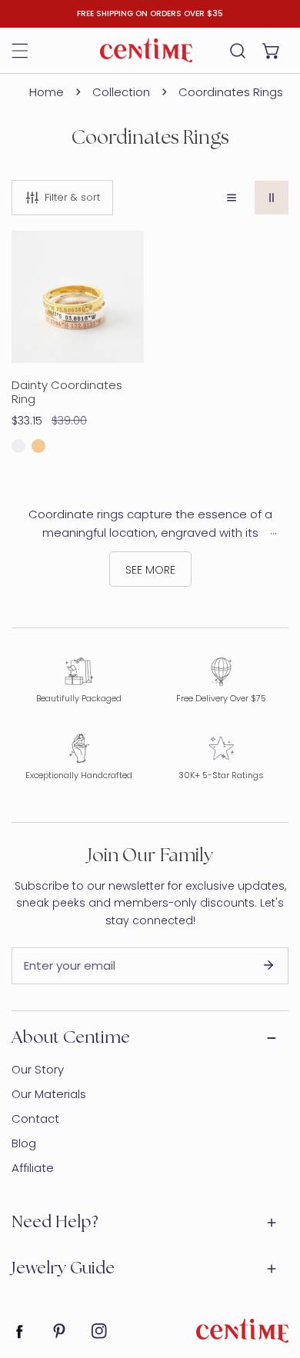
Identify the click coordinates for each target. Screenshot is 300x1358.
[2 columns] (271, 198)
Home (46, 92)
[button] (271, 51)
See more (150, 569)
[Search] (238, 51)
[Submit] (268, 965)
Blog (24, 1143)
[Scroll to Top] (272, 1276)
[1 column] (231, 198)
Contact (35, 1118)
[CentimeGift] (146, 50)
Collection (121, 92)
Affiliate (33, 1168)
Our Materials (49, 1094)
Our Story (38, 1069)
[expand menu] (20, 51)
